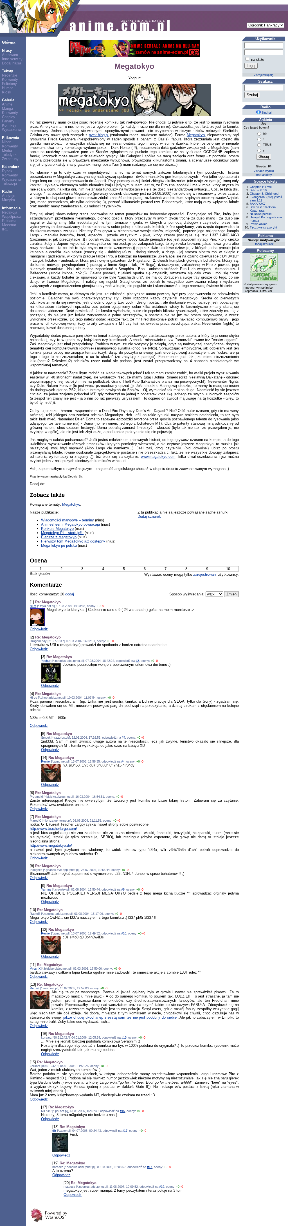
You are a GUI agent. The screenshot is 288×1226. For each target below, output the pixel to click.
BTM (33, 606)
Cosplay (8, 117)
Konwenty (10, 79)
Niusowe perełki (260, 214)
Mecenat (9, 225)
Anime (7, 104)
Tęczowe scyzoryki (263, 227)
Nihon (6, 142)
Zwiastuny (10, 159)
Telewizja (9, 183)
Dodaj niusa (11, 63)
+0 (98, 606)
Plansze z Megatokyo (58, 537)
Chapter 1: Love (261, 187)
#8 (123, 889)
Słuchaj (266, 112)
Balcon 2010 (258, 190)
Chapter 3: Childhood (264, 193)
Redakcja (9, 212)
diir (54, 1130)
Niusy (7, 50)
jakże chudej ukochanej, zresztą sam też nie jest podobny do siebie (120, 1017)
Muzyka (8, 200)
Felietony (9, 84)
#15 (122, 1111)
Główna (8, 42)
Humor (7, 88)
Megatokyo (196, 135)
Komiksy (9, 125)
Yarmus (46, 889)
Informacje (11, 208)
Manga (7, 108)
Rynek (7, 171)
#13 (124, 1037)
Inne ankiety (263, 174)
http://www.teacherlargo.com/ (53, 828)
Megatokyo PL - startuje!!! (62, 533)
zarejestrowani (205, 574)
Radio (7, 191)
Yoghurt (46, 660)
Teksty (7, 71)
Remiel (45, 761)
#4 (123, 737)
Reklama (9, 221)
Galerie (8, 100)
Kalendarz (10, 167)
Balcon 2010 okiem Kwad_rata (263, 208)
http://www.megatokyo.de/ (51, 845)
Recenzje (9, 75)
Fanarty (8, 121)
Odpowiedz (39, 629)
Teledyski (9, 155)
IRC (5, 229)
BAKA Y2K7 (258, 203)
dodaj (69, 594)
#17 (124, 1130)
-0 (102, 606)
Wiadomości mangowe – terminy (67, 520)
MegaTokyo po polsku (59, 545)
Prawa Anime (258, 224)
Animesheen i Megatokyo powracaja (70, 524)
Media (7, 150)
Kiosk (6, 92)
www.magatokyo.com (158, 456)
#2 (137, 660)
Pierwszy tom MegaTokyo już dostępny (73, 541)
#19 (161, 1186)
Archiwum (10, 55)
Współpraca (11, 216)
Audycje (8, 196)
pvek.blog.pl (99, 135)
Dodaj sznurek (149, 516)
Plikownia (10, 138)
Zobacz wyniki (264, 170)
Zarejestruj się (263, 75)
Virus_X (35, 968)
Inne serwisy (12, 59)
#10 (123, 933)
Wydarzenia (11, 129)
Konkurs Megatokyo (57, 528)
